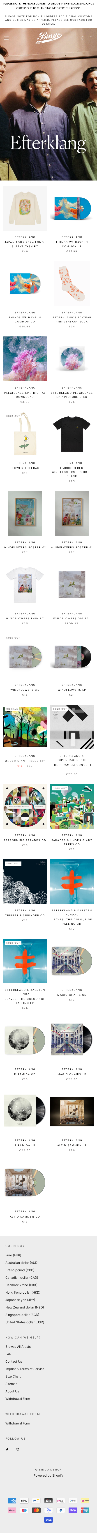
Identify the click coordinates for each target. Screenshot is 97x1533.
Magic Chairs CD (72, 994)
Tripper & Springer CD (25, 915)
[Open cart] (91, 38)
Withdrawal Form (17, 1399)
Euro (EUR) (13, 1255)
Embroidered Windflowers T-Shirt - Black (72, 472)
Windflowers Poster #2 (25, 547)
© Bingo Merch (48, 1469)
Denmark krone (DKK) (21, 1285)
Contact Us (13, 1361)
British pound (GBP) (19, 1270)
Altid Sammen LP (72, 1145)
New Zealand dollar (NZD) (24, 1307)
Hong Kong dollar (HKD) (22, 1292)
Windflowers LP (72, 689)
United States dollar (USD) (24, 1322)
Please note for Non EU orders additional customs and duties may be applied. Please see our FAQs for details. (48, 20)
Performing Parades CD (25, 840)
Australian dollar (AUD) (22, 1262)
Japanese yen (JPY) (20, 1300)
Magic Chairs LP (72, 1074)
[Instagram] (17, 1449)
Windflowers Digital (72, 618)
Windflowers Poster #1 (72, 547)
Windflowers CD (25, 689)
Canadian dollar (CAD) (21, 1277)
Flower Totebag (25, 468)
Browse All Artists (18, 1346)
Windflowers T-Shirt (25, 618)
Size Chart (13, 1376)
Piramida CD (25, 1074)
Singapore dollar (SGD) (22, 1315)
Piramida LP (25, 1145)
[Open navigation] (6, 38)
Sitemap (11, 1384)
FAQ (8, 1354)
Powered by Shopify (49, 1475)
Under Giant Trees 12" (25, 760)
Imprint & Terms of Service (24, 1369)
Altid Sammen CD (25, 1216)
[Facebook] (7, 1449)
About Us (12, 1391)
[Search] (83, 38)
